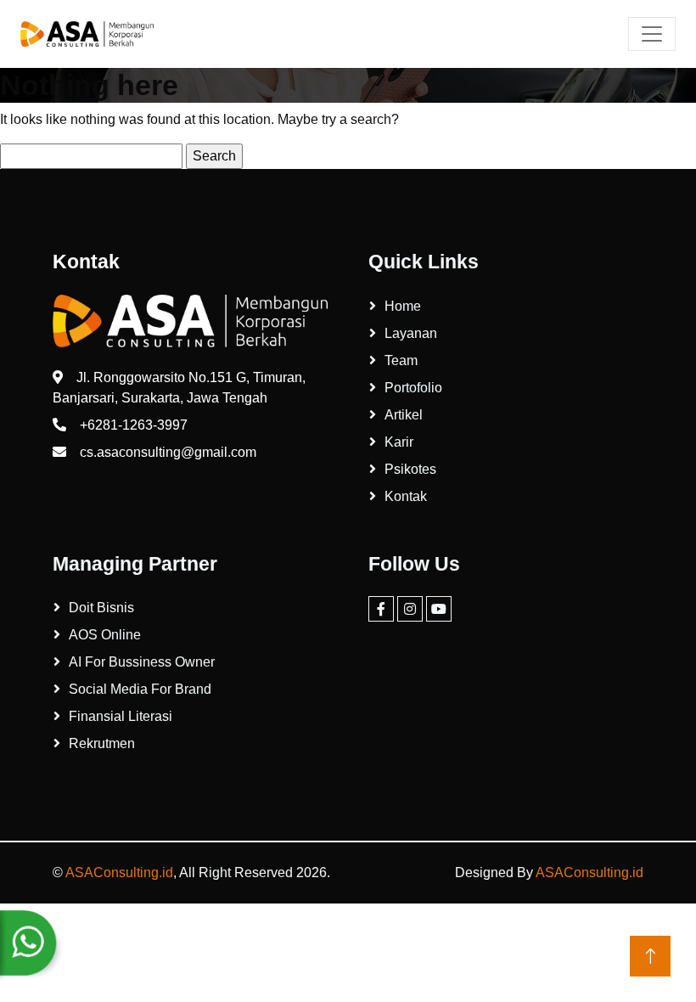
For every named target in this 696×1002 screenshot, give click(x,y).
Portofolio (413, 387)
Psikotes (410, 469)
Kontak (405, 496)
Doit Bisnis (101, 607)
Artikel (403, 415)
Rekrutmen (102, 743)
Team (401, 360)
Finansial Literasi (120, 716)
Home (402, 306)
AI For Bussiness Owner (142, 662)
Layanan (410, 333)
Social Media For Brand (140, 689)
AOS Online (105, 635)
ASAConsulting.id (119, 872)
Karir (398, 442)
